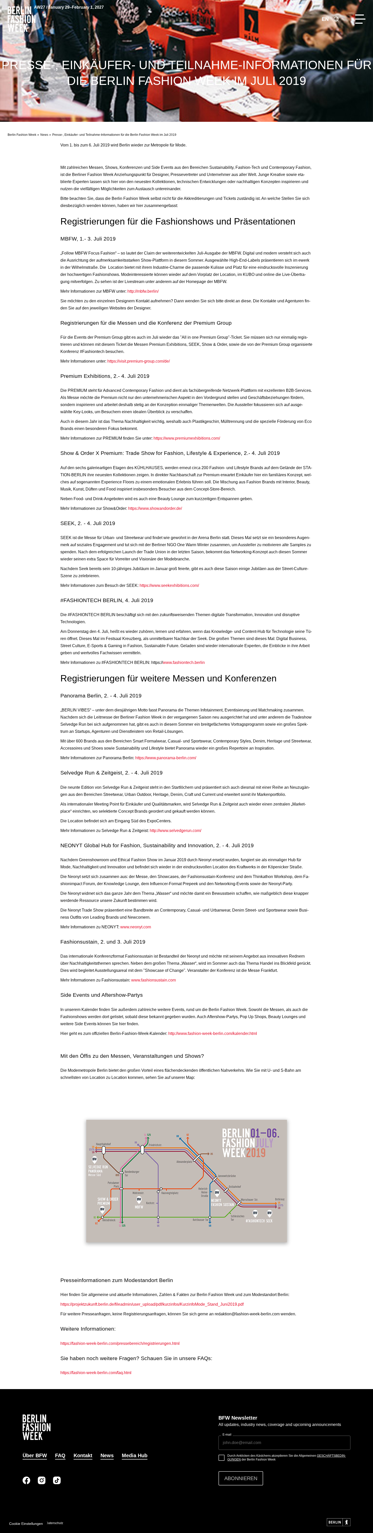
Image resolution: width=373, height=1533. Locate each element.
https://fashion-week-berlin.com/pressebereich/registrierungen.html (120, 1343)
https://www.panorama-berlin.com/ (165, 758)
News (44, 135)
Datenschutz (54, 1523)
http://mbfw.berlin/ (143, 291)
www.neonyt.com (135, 927)
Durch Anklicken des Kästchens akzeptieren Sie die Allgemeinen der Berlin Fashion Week (286, 1458)
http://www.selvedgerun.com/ (175, 830)
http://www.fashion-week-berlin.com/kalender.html (212, 1033)
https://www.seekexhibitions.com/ (169, 585)
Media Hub (134, 1455)
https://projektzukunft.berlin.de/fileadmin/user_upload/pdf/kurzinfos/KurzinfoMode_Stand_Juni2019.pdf (152, 1304)
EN (325, 19)
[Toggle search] (336, 19)
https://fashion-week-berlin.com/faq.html (95, 1373)
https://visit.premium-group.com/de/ (138, 361)
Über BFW (35, 1455)
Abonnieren (240, 1478)
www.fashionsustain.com (153, 980)
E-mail (227, 1434)
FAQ (60, 1455)
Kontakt (83, 1455)
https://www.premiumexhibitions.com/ (187, 438)
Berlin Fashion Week (22, 135)
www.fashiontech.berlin (184, 662)
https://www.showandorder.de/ (155, 508)
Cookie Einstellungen (26, 1524)
